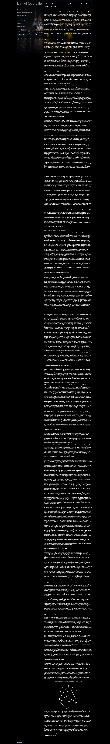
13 (68, 202)
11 (87, 628)
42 (88, 711)
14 (77, 282)
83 (55, 294)
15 (49, 328)
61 (57, 521)
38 (69, 149)
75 (73, 721)
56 (91, 628)
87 (73, 254)
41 (60, 669)
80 (44, 212)
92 (44, 387)
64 (70, 334)
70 (70, 627)
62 (75, 195)
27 (70, 25)
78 (77, 449)
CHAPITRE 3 (47, 6)
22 (76, 667)
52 (87, 204)
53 (65, 346)
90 (62, 219)
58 (52, 21)
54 (58, 292)
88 (54, 133)
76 (88, 716)
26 (86, 204)
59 (83, 157)
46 (69, 419)
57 (84, 373)
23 (83, 681)
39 (77, 667)
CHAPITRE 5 (53, 6)
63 (67, 92)
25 (68, 112)
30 (80, 416)
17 (84, 434)
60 (74, 512)
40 (59, 669)
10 (59, 92)
